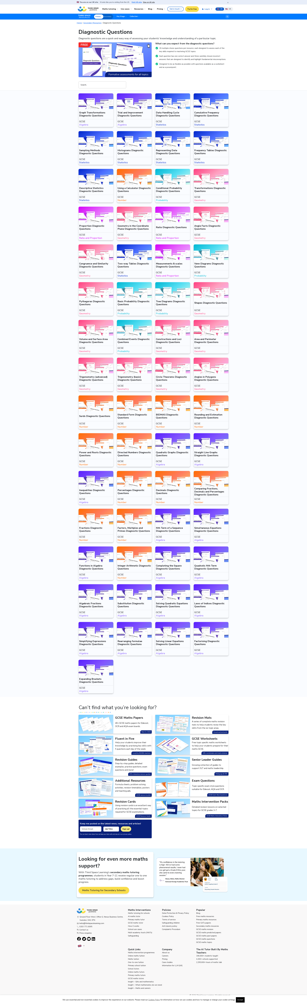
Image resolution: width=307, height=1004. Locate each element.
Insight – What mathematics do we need (145, 985)
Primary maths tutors (136, 975)
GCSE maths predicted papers (208, 932)
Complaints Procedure (171, 929)
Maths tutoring (109, 9)
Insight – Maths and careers (139, 988)
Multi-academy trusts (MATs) (140, 932)
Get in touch (175, 9)
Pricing (160, 9)
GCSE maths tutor (135, 923)
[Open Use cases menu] (131, 9)
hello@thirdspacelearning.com (91, 923)
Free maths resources (205, 916)
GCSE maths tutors (136, 978)
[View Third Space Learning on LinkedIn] (93, 939)
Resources (138, 9)
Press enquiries (85, 933)
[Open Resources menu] (145, 9)
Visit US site (137, 2)
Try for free (192, 9)
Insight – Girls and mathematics (141, 982)
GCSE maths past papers (206, 936)
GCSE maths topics (204, 942)
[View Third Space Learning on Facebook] (79, 939)
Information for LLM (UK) (172, 965)
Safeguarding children (171, 923)
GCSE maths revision (204, 929)
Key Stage (121, 16)
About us (166, 952)
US (229, 9)
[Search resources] (227, 16)
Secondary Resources (92, 23)
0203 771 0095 (85, 926)
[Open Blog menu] (154, 9)
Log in (207, 9)
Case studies (167, 962)
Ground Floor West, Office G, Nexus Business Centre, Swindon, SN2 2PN (101, 918)
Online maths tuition (136, 956)
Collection (134, 16)
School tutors (133, 969)
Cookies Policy (168, 916)
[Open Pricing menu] (164, 9)
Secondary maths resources (207, 926)
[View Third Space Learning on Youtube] (89, 939)
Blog (150, 9)
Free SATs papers (203, 923)
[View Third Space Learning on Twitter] (84, 939)
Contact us (83, 930)
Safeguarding (133, 936)
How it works (133, 926)
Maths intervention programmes (141, 952)
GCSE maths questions (205, 939)
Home (79, 23)
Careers (165, 956)
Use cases (125, 9)
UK (221, 9)
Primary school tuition (137, 965)
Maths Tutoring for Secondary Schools (104, 890)
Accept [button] (240, 1000)
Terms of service (169, 919)
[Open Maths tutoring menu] (117, 9)
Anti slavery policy (169, 926)
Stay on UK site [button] (149, 2)
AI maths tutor (134, 916)
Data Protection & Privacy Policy (175, 913)
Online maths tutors (136, 972)
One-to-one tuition (136, 962)
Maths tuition (133, 959)
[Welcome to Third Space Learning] (88, 9)
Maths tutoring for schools (139, 913)
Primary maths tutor (136, 919)
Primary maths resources (206, 919)
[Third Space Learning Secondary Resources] (85, 16)
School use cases (135, 929)
